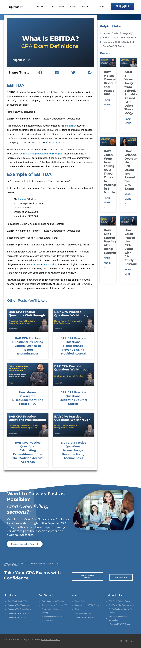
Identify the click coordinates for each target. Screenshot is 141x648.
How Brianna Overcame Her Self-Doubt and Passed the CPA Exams (132, 169)
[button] (40, 72)
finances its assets (55, 142)
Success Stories (57, 7)
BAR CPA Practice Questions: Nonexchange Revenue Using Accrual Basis (73, 450)
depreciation (32, 264)
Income (22, 199)
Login (101, 7)
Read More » (107, 104)
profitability (70, 125)
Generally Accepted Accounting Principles (40, 153)
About (73, 7)
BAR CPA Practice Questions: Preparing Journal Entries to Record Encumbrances (27, 345)
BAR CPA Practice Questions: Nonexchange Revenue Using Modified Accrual (73, 345)
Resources (85, 7)
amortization (50, 264)
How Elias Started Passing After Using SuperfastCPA (114, 241)
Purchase (40, 7)
